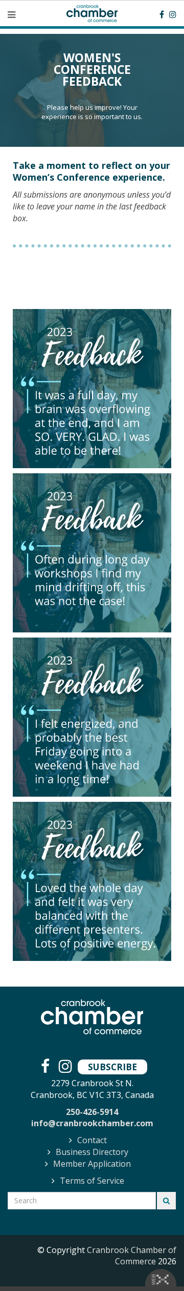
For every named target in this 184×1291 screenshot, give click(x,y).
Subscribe (112, 1067)
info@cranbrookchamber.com (92, 1123)
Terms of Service (92, 1180)
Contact (92, 1140)
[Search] (166, 1200)
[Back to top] (155, 1262)
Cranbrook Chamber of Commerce (131, 1255)
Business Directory (92, 1152)
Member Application (92, 1163)
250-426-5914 (92, 1111)
